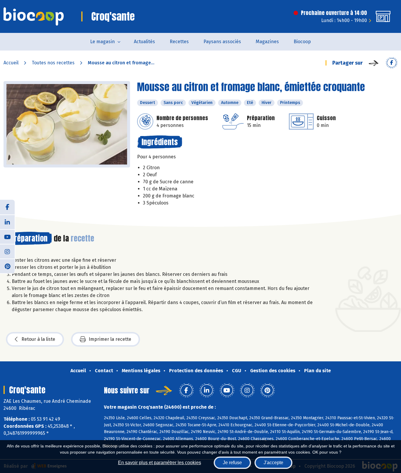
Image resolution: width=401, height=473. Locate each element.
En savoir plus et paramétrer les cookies (159, 462)
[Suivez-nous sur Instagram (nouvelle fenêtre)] (7, 251)
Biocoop (302, 41)
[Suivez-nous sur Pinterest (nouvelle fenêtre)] (7, 266)
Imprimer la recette (110, 339)
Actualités (144, 41)
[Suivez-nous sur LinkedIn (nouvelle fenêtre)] (7, 221)
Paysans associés (222, 41)
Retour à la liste (38, 339)
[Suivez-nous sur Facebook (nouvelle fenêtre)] (7, 207)
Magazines (267, 41)
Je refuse (232, 462)
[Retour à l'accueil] (34, 16)
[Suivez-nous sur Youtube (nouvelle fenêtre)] (7, 236)
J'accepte (273, 462)
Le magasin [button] (102, 41)
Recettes (179, 41)
